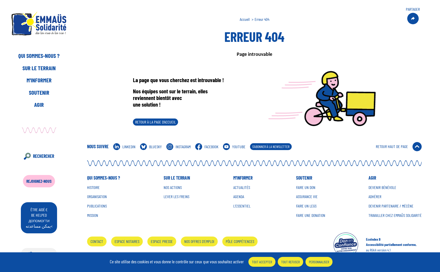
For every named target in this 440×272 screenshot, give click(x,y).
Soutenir (39, 92)
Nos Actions (173, 187)
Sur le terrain (39, 68)
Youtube (238, 146)
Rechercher (43, 156)
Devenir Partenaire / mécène (390, 206)
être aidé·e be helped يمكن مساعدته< (39, 218)
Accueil (245, 19)
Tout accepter (262, 262)
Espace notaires (127, 241)
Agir (39, 104)
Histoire (93, 187)
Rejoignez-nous (39, 181)
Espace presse (162, 241)
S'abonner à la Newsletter (270, 146)
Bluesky (155, 146)
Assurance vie (307, 196)
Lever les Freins (176, 196)
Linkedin (128, 146)
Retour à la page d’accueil (155, 121)
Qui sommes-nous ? (39, 55)
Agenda (238, 196)
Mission (92, 215)
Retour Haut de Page (392, 146)
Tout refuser (290, 262)
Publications (97, 206)
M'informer (39, 80)
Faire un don (305, 187)
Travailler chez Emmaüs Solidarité (395, 215)
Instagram (183, 146)
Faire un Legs (306, 206)
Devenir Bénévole (382, 187)
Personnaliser (319, 262)
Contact (97, 241)
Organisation (97, 196)
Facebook (211, 146)
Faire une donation (310, 215)
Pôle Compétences (240, 241)
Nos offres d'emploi (199, 241)
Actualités (241, 187)
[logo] (38, 23)
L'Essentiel (241, 206)
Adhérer (374, 196)
